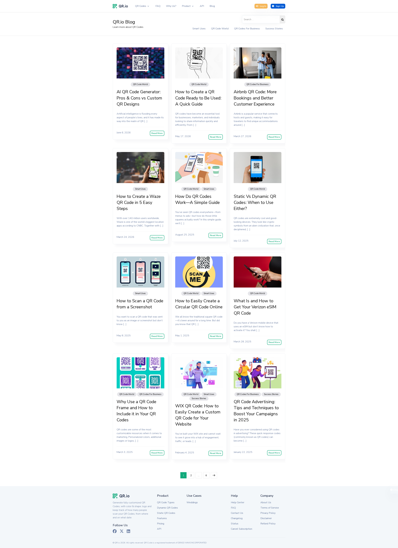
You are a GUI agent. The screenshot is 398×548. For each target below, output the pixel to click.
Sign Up (280, 6)
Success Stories (274, 28)
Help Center (237, 502)
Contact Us (237, 513)
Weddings (192, 502)
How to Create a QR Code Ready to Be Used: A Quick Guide (198, 98)
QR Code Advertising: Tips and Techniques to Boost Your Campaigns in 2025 (256, 411)
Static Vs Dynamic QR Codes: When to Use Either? (255, 202)
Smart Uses (199, 28)
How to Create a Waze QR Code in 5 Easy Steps (139, 202)
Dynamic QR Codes (167, 507)
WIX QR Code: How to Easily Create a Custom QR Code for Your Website (197, 415)
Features (162, 518)
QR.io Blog (124, 22)
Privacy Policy (267, 513)
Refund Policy (267, 523)
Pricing (160, 523)
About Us (265, 502)
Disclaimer (266, 518)
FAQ (233, 507)
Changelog (237, 518)
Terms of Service (269, 507)
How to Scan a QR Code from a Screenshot (140, 304)
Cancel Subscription (241, 529)
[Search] (282, 19)
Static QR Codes (166, 513)
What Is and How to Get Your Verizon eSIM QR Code (255, 307)
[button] (142, 6)
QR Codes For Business (247, 28)
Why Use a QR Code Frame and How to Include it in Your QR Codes (136, 411)
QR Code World (220, 28)
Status (234, 523)
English (395, 490)
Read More (157, 133)
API (159, 529)
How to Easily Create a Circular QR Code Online (198, 304)
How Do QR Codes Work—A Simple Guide (197, 199)
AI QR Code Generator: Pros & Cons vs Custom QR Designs (139, 98)
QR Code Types (165, 502)
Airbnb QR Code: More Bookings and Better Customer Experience (255, 98)
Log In (263, 6)
